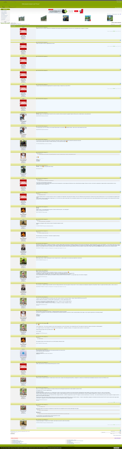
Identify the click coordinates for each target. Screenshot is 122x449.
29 (47, 404)
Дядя (20, 23)
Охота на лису (23, 24)
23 (47, 323)
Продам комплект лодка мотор (17, 442)
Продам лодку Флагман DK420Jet (18, 441)
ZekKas (23, 152)
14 (47, 206)
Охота (16, 24)
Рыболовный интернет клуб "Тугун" (31, 4)
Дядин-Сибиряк (18, 23)
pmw (23, 139)
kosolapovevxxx (23, 112)
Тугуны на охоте (19, 24)
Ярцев (23, 376)
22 (47, 310)
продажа (70, 441)
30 (47, 419)
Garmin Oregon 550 (71, 443)
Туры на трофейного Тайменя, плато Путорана (20, 443)
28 (47, 387)
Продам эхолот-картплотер (17, 440)
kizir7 (23, 243)
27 (47, 376)
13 (47, 192)
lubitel (23, 165)
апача (23, 256)
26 (47, 362)
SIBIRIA (23, 27)
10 (47, 152)
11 (47, 165)
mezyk (23, 219)
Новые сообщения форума (118, 7)
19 (47, 270)
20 (47, 283)
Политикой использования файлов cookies (54, 447)
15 (47, 219)
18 (47, 256)
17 (47, 243)
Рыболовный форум (12, 24)
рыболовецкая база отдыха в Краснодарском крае (76, 440)
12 (47, 178)
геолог (23, 206)
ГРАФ (23, 270)
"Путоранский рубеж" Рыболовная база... (74, 442)
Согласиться (116, 447)
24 (47, 336)
